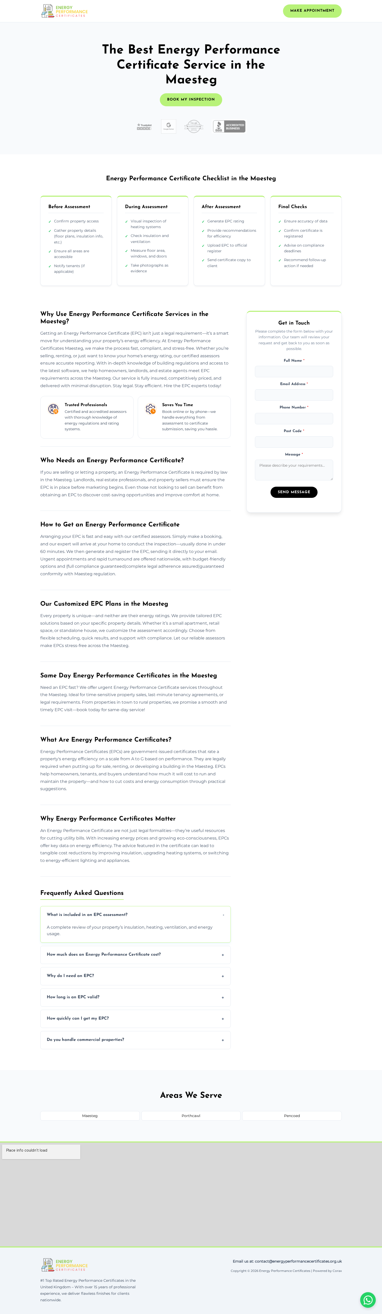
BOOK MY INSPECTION (191, 100)
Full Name (294, 360)
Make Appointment (312, 11)
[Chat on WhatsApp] (368, 1300)
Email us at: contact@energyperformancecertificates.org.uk (287, 1261)
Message (294, 455)
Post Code (294, 431)
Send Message (294, 492)
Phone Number (294, 408)
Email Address (294, 384)
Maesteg (90, 1115)
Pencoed (292, 1115)
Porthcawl (191, 1115)
